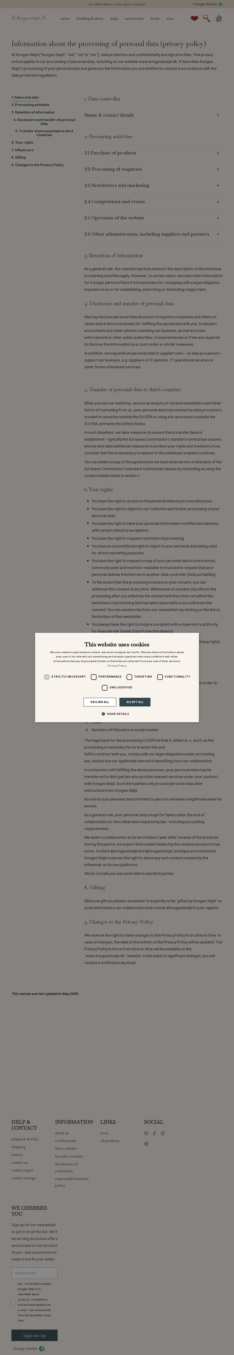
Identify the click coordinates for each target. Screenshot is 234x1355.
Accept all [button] (135, 702)
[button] (117, 714)
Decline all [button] (99, 702)
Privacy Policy (117, 665)
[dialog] (117, 677)
